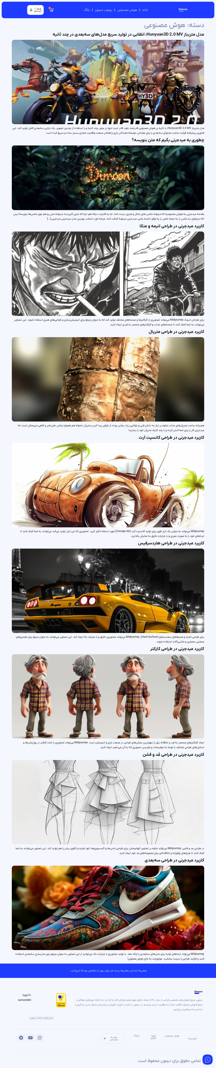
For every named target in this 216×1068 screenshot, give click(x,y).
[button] (35, 10)
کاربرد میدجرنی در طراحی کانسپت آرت (171, 437)
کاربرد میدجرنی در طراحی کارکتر (177, 649)
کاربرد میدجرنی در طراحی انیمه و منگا (172, 226)
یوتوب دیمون (103, 10)
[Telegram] (21, 1037)
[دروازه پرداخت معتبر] (61, 1006)
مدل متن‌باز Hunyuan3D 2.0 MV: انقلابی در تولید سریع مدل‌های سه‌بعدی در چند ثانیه (128, 34)
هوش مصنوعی (127, 10)
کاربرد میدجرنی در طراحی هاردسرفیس (171, 543)
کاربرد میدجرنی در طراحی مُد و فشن (173, 755)
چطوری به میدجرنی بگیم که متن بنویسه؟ (168, 140)
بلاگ (87, 10)
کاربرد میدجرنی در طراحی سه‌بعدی (174, 860)
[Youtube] (30, 1037)
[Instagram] (39, 1037)
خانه (145, 10)
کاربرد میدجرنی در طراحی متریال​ (176, 332)
